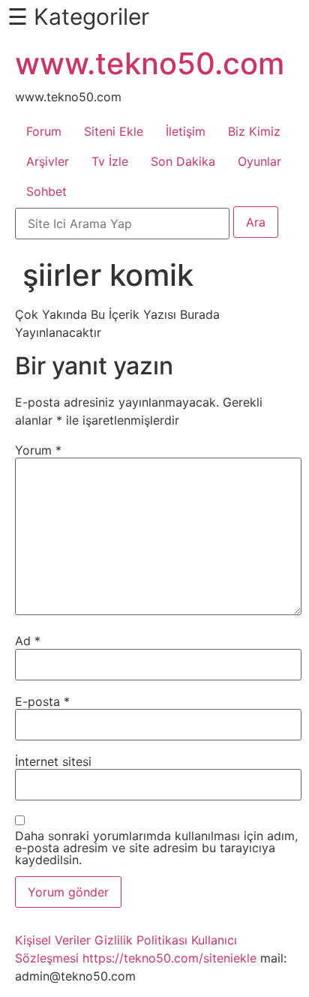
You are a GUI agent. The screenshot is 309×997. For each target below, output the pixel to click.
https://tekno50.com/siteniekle (169, 957)
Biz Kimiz (254, 131)
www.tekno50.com (149, 63)
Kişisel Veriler (53, 939)
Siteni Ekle (113, 131)
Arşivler (47, 161)
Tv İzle (110, 161)
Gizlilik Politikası (141, 939)
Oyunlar (259, 161)
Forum (44, 131)
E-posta (42, 701)
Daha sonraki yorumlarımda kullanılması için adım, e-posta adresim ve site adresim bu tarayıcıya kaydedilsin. (156, 848)
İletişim (186, 131)
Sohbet (46, 191)
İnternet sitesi (53, 761)
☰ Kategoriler (78, 16)
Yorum (38, 450)
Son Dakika (183, 161)
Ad (27, 641)
